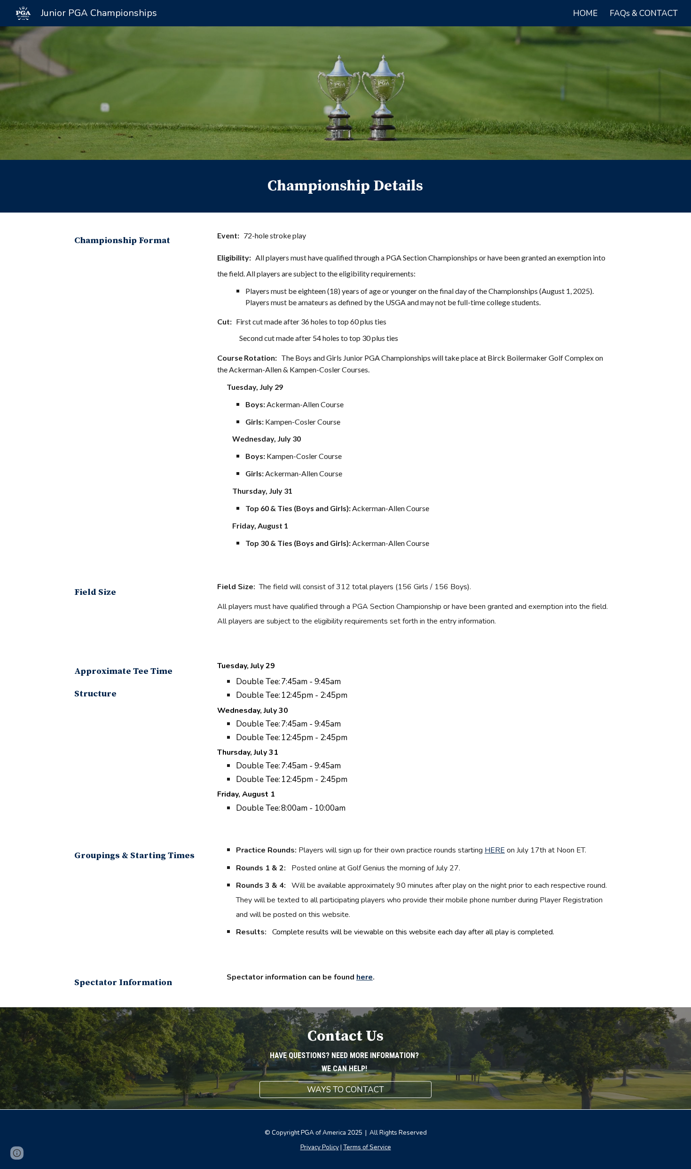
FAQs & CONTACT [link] (644, 13)
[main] (346, 186)
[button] (17, 1153)
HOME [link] (585, 13)
